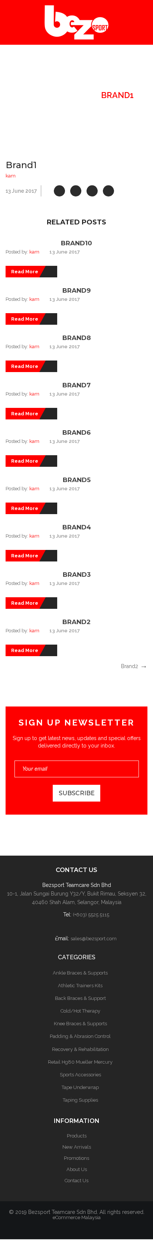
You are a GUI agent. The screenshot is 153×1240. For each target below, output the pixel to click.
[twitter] (75, 190)
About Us (76, 1169)
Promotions (76, 1158)
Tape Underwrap (80, 1087)
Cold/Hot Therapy (80, 1011)
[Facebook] (59, 190)
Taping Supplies (80, 1100)
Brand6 (76, 432)
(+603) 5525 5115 (91, 915)
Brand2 (76, 622)
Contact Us (76, 1180)
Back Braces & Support (80, 998)
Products (77, 1136)
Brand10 (76, 243)
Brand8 (76, 338)
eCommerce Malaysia (77, 1217)
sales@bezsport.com (94, 938)
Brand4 (76, 527)
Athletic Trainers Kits (80, 985)
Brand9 (76, 290)
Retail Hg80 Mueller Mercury (80, 1062)
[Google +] (92, 190)
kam (11, 176)
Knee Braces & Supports (80, 1023)
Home (31, 95)
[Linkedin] (108, 190)
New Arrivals (76, 1147)
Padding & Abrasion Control (80, 1036)
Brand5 (77, 480)
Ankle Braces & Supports (80, 973)
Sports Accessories (80, 1074)
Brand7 (76, 385)
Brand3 (77, 574)
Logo (72, 95)
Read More (24, 271)
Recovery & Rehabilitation (80, 1049)
